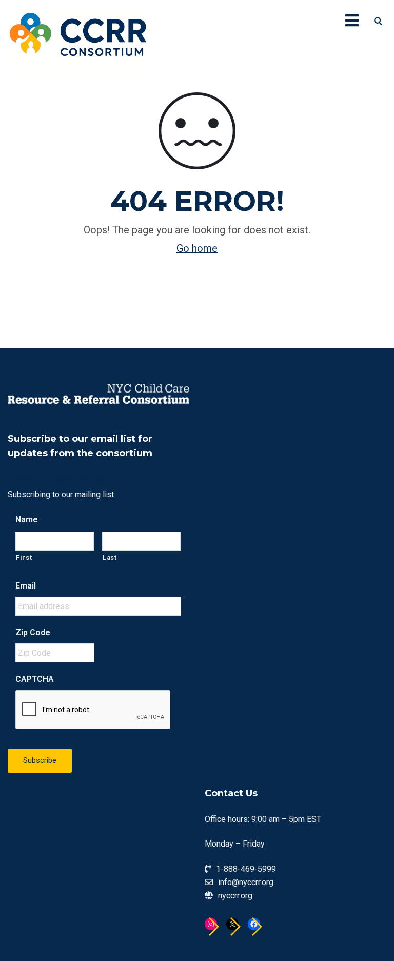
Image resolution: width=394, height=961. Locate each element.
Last (110, 557)
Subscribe (39, 760)
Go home (197, 248)
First (24, 557)
